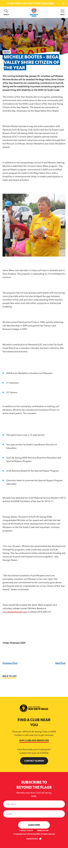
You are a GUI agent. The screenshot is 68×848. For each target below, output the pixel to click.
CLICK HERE (47, 3)
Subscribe (34, 825)
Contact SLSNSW (34, 760)
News (6, 52)
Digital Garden (32, 839)
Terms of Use (42, 830)
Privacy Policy (26, 830)
